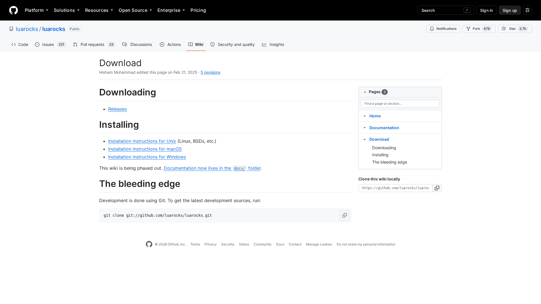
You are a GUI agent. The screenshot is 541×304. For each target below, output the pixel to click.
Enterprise (169, 10)
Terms (195, 244)
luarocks (27, 29)
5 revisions (210, 72)
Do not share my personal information (366, 244)
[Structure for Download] (364, 139)
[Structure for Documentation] (364, 127)
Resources (96, 10)
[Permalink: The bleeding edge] (95, 184)
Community (263, 244)
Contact (295, 244)
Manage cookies (319, 244)
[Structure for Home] (364, 115)
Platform (34, 10)
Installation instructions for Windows (147, 157)
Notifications (446, 28)
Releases (117, 109)
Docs (280, 244)
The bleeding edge (389, 162)
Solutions (64, 10)
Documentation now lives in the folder (212, 168)
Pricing (198, 10)
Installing (380, 154)
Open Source (133, 10)
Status (244, 244)
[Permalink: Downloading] (95, 92)
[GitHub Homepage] (149, 244)
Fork (481, 28)
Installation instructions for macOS (145, 149)
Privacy (211, 244)
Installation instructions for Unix (142, 141)
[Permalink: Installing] (95, 125)
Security (227, 244)
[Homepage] (13, 10)
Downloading (384, 147)
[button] (344, 216)
